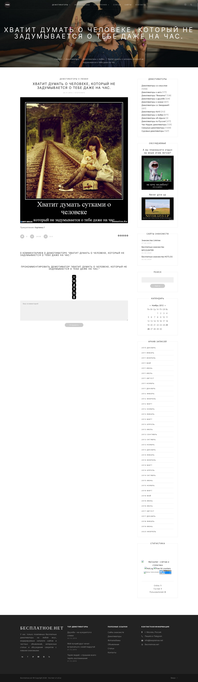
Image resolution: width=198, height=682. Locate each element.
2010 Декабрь (149, 348)
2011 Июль (147, 373)
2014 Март (147, 465)
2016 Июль (147, 506)
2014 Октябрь (149, 475)
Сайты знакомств (116, 632)
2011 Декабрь (148, 388)
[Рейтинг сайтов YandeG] (151, 572)
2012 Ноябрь (148, 409)
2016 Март (147, 491)
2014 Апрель (148, 470)
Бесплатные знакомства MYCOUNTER (153, 248)
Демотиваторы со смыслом (154, 85)
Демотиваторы (72, 59)
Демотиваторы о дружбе (153, 99)
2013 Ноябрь (148, 445)
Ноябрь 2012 (158, 305)
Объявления (113, 644)
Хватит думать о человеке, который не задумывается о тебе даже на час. (74, 86)
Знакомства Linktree (151, 240)
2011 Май (146, 363)
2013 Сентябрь (149, 434)
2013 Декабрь (149, 450)
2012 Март (147, 404)
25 (167, 325)
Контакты (112, 652)
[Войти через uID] (74, 277)
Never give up (157, 194)
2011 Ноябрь (148, 383)
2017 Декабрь (149, 516)
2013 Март (147, 419)
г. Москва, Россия (153, 632)
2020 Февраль (149, 532)
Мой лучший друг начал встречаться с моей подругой (81, 645)
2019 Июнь (147, 526)
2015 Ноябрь (148, 485)
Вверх (174, 678)
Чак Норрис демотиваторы (154, 124)
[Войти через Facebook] (74, 285)
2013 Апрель (148, 424)
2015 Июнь (147, 480)
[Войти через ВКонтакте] (74, 281)
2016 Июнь (147, 501)
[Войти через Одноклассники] (74, 297)
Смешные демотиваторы (153, 128)
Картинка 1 (40, 227)
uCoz (59, 678)
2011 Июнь (147, 368)
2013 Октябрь (149, 440)
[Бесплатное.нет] (7, 4)
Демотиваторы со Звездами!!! (155, 105)
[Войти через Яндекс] (74, 289)
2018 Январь (148, 521)
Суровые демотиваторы (153, 131)
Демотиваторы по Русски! (154, 121)
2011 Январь (148, 353)
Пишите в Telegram (153, 636)
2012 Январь (148, 394)
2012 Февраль (149, 399)
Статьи (111, 648)
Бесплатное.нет (42, 627)
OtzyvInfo (80, 92)
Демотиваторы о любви (93, 59)
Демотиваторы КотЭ (151, 111)
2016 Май (146, 496)
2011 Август (148, 378)
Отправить (74, 325)
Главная (58, 59)
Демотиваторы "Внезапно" (154, 95)
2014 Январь (148, 455)
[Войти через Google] (74, 293)
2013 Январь (148, 414)
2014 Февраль (149, 460)
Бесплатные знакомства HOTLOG (157, 256)
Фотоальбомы (114, 640)
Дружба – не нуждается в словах (79, 633)
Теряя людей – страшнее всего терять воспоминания (81, 656)
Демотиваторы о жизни (152, 102)
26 (148, 329)
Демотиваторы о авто (152, 92)
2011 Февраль (149, 358)
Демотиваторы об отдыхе (153, 118)
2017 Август (148, 511)
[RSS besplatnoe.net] (49, 657)
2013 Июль (147, 429)
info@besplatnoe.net (154, 640)
